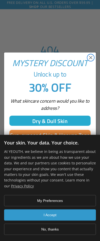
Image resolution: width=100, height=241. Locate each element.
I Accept (50, 215)
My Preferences (50, 201)
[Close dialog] (90, 57)
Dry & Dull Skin (50, 120)
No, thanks (50, 229)
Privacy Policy (22, 186)
